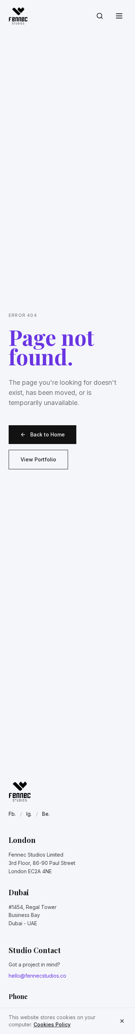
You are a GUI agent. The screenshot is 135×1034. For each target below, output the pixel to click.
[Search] (99, 15)
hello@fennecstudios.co (37, 976)
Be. (46, 814)
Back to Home (47, 434)
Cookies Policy (52, 1024)
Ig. (29, 814)
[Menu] (119, 16)
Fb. (12, 814)
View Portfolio (38, 459)
